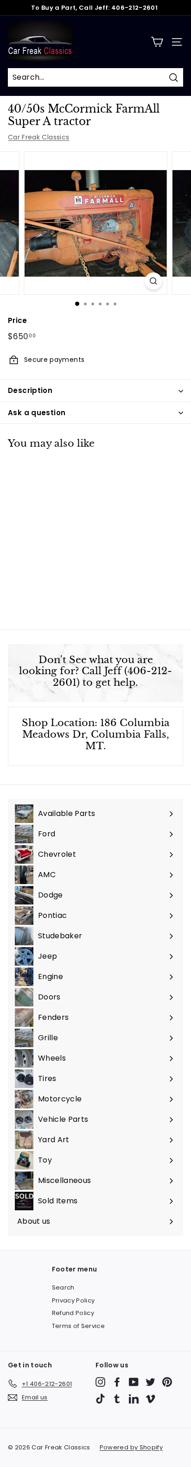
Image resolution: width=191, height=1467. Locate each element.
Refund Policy (73, 1313)
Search (63, 1287)
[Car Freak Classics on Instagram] (100, 1382)
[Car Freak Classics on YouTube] (134, 1382)
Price (17, 320)
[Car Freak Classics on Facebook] (117, 1382)
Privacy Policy (73, 1300)
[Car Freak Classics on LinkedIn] (134, 1399)
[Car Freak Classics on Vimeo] (150, 1399)
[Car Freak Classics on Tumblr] (117, 1399)
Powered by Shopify (131, 1447)
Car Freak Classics (38, 137)
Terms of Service (78, 1326)
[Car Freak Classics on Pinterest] (167, 1382)
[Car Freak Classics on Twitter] (150, 1382)
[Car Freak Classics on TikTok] (100, 1399)
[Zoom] (153, 281)
